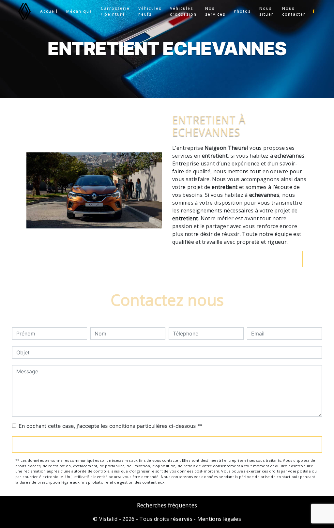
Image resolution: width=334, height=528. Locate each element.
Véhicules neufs (149, 11)
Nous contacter (294, 11)
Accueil (49, 11)
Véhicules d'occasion (183, 11)
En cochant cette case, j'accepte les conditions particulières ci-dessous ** (111, 426)
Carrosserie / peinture (115, 11)
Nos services (215, 11)
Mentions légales (218, 518)
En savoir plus (280, 259)
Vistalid (108, 518)
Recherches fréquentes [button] (167, 505)
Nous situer (266, 11)
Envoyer (167, 444)
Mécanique (79, 11)
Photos (242, 11)
